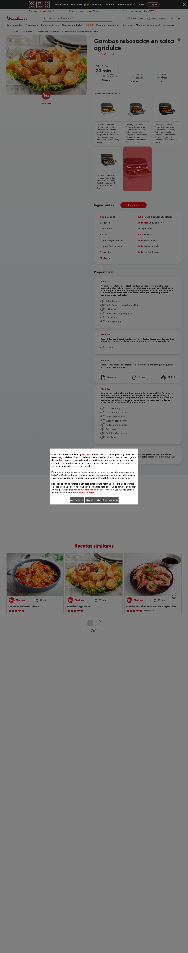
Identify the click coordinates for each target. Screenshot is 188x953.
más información (85, 492)
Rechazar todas (110, 500)
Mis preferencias (93, 500)
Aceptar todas (76, 500)
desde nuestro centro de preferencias (94, 489)
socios (85, 454)
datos (61, 460)
